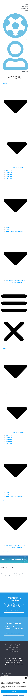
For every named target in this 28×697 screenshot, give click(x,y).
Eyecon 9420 (9, 170)
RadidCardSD (9, 176)
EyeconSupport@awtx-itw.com (14, 664)
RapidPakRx (9, 172)
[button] (26, 678)
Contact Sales (6, 287)
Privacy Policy (21, 695)
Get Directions (14, 651)
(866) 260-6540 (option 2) (16, 660)
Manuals (8, 227)
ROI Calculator (6, 181)
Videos (7, 229)
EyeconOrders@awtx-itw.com (14, 662)
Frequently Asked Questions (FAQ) (14, 231)
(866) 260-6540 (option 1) (16, 658)
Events (4, 234)
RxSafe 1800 (9, 178)
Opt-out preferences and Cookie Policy (10, 695)
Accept (14, 691)
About (4, 285)
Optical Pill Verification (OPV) (16, 167)
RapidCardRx (9, 174)
